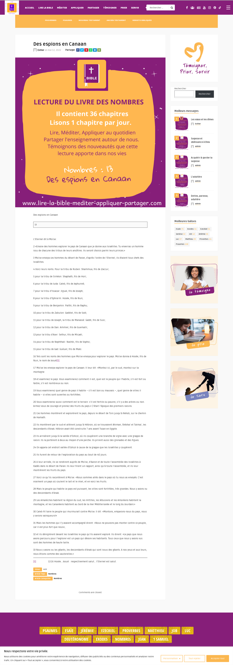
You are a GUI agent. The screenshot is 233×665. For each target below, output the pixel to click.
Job (192, 234)
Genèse (180, 234)
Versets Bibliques (142, 20)
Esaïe (180, 229)
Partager (93, 8)
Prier (124, 8)
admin (198, 146)
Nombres (52, 574)
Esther (41, 50)
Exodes (192, 229)
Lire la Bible (45, 8)
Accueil (29, 8)
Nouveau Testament (89, 20)
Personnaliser (170, 658)
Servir (135, 8)
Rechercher (180, 88)
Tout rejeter (195, 658)
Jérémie (203, 234)
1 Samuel (161, 639)
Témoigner (109, 8)
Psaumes (67, 20)
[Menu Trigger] (228, 7)
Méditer (62, 8)
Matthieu (190, 239)
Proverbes (50, 20)
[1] (58, 360)
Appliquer (77, 8)
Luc (179, 239)
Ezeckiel (205, 229)
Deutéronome (76, 639)
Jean (142, 639)
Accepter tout (217, 658)
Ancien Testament (116, 20)
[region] (116, 656)
